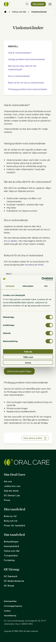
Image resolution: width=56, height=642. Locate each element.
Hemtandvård (11, 546)
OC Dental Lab (12, 495)
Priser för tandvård (14, 525)
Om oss (8, 481)
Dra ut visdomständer (19, 76)
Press (7, 500)
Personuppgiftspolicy (13, 606)
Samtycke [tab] (10, 286)
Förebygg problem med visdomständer (27, 89)
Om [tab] (46, 286)
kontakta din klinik (34, 264)
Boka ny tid (10, 516)
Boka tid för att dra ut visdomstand (26, 82)
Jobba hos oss (12, 486)
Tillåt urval (28, 357)
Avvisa (28, 362)
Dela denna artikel (32, 438)
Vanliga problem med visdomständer (26, 59)
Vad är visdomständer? (20, 52)
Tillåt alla (28, 351)
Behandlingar (11, 541)
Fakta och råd (19, 11)
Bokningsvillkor (10, 601)
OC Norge (9, 585)
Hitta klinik (38, 4)
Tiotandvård (11, 555)
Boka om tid (10, 520)
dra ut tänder (10, 240)
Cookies (7, 611)
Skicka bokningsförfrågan (19, 371)
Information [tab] (28, 286)
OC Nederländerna (14, 580)
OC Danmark (10, 576)
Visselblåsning (10, 615)
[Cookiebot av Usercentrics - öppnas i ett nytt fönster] (41, 279)
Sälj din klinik (11, 490)
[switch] (49, 325)
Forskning (9, 560)
